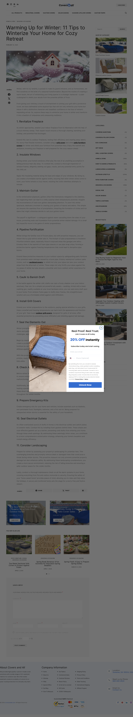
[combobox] (72, 358)
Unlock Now (85, 384)
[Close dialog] (101, 328)
